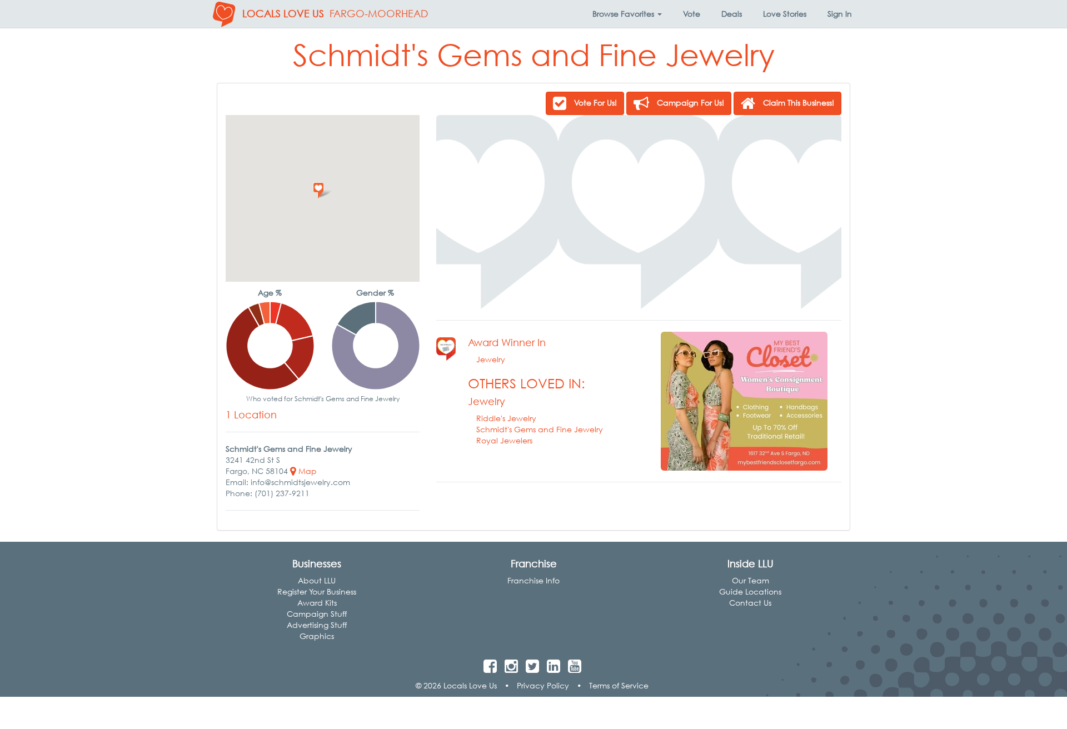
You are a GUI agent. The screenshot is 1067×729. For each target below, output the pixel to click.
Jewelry (490, 359)
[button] (627, 14)
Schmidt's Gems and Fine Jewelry (539, 429)
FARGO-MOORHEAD (379, 13)
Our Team (750, 580)
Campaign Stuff (317, 613)
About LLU (317, 580)
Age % (270, 292)
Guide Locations (750, 591)
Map (306, 471)
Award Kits (317, 602)
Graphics (317, 636)
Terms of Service (619, 685)
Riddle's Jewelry (506, 418)
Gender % (375, 292)
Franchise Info (533, 580)
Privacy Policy (543, 685)
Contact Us (750, 602)
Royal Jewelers (504, 440)
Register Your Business (316, 591)
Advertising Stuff (317, 625)
